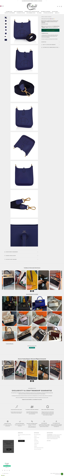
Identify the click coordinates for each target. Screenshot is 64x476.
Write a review (32, 347)
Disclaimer (35, 446)
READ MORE (49, 440)
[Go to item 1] (6, 17)
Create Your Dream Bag (18, 11)
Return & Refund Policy (37, 434)
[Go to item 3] (6, 24)
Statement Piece (9, 11)
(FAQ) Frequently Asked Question (38, 447)
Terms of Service (36, 441)
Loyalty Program (36, 443)
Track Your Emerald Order (37, 449)
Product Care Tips (36, 437)
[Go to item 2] (6, 20)
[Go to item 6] (6, 33)
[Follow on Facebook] (2, 470)
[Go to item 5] (6, 30)
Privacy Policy (36, 440)
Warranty (35, 436)
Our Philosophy (55, 11)
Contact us (35, 444)
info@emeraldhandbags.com (32, 426)
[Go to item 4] (6, 27)
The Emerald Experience (45, 11)
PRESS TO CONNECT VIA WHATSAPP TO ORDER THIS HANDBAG (50, 30)
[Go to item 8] (6, 39)
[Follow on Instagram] (4, 470)
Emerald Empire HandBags (46, 16)
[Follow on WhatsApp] (9, 470)
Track (9, 449)
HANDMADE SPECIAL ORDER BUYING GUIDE (32, 11)
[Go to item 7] (6, 36)
